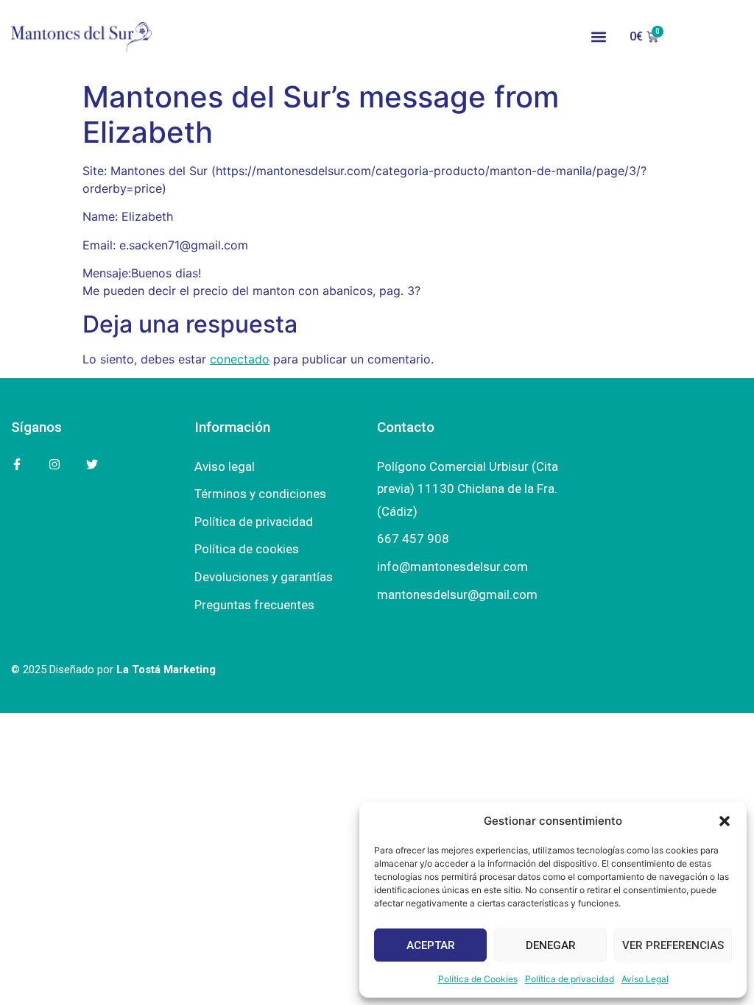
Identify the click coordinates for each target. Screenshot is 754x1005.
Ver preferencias (673, 945)
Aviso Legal (645, 978)
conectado (239, 359)
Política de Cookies (478, 978)
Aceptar (430, 945)
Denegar (551, 945)
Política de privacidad (569, 978)
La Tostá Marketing (166, 669)
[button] (724, 821)
